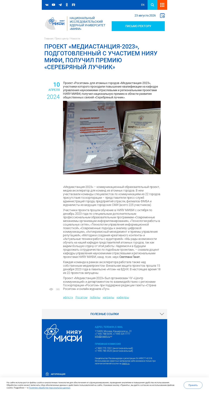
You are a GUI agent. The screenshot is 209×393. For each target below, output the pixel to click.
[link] (104, 314)
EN (142, 4)
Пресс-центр (61, 38)
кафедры (123, 297)
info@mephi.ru (104, 336)
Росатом (81, 297)
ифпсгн (68, 297)
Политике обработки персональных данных (49, 387)
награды (108, 297)
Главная (48, 38)
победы (95, 297)
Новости (75, 38)
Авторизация (58, 374)
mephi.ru (125, 363)
